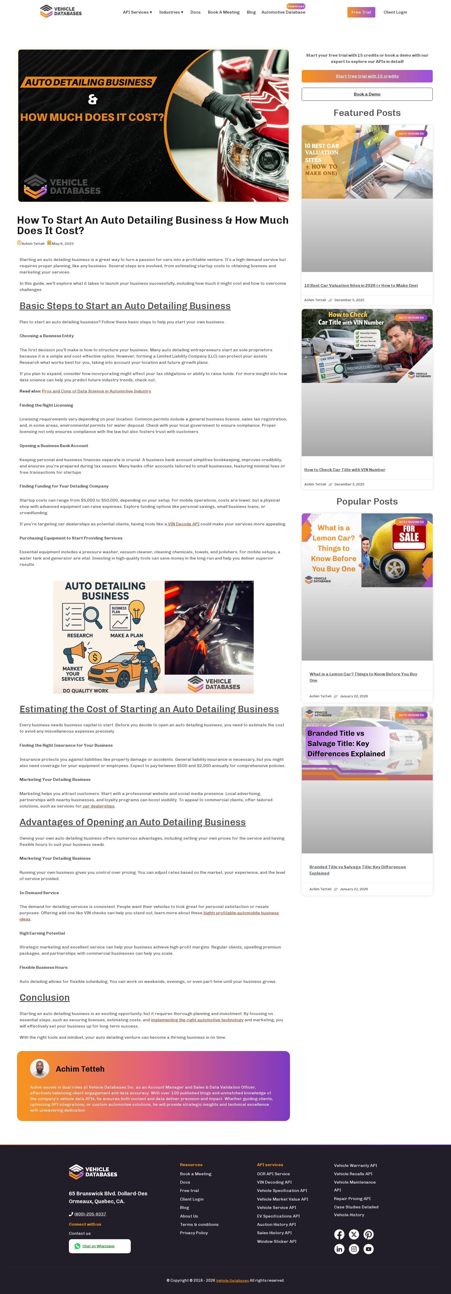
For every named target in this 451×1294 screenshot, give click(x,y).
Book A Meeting (224, 12)
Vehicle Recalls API (353, 1173)
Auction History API (276, 1224)
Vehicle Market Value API (282, 1199)
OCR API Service (273, 1173)
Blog (251, 12)
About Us (189, 1216)
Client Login (395, 12)
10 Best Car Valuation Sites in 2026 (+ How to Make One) (361, 285)
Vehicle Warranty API (355, 1165)
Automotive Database (283, 12)
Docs (196, 12)
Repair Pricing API (352, 1198)
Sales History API (274, 1232)
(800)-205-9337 (90, 1214)
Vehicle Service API (276, 1207)
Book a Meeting (195, 1173)
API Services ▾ (137, 12)
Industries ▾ (171, 12)
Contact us (80, 1233)
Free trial (189, 1190)
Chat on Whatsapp (98, 1246)
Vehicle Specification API (282, 1190)
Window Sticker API (276, 1241)
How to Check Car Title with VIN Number (344, 469)
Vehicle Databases (232, 1280)
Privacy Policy (194, 1232)
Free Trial (361, 12)
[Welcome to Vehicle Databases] (62, 12)
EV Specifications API (278, 1216)
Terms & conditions (199, 1224)
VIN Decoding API (274, 1182)
